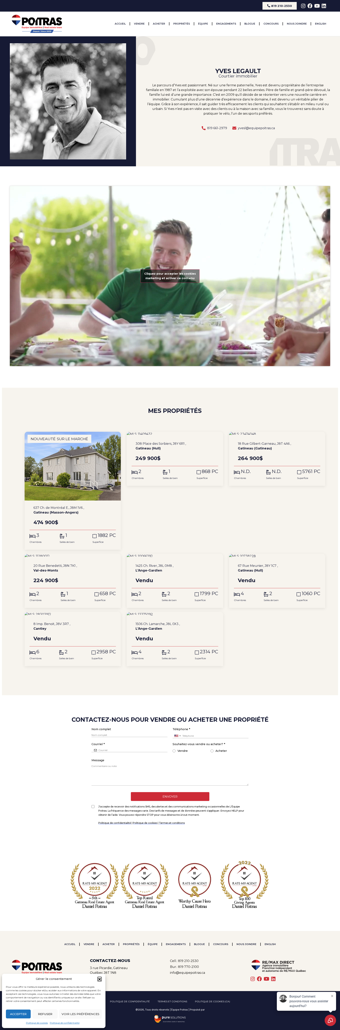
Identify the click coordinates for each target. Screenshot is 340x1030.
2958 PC (106, 651)
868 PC (210, 471)
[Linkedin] (323, 5)
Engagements (226, 23)
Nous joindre (297, 23)
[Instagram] (303, 5)
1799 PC (209, 593)
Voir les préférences (80, 1014)
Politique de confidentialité (64, 1022)
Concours (271, 23)
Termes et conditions (172, 1001)
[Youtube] (316, 5)
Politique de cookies (37, 1022)
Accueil (120, 23)
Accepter (18, 1014)
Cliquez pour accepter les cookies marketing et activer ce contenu (170, 276)
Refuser (45, 1014)
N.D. (246, 471)
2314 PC (209, 651)
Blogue (249, 23)
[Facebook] (310, 5)
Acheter (159, 23)
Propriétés (181, 23)
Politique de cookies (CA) (212, 1001)
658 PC (108, 593)
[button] (100, 979)
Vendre (139, 23)
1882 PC (107, 535)
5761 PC (311, 471)
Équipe (203, 23)
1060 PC (311, 593)
